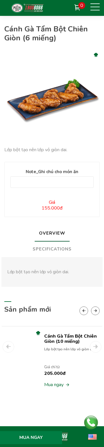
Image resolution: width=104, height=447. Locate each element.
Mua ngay (54, 384)
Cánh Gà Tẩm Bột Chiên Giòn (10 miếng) (70, 339)
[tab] (52, 234)
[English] (92, 436)
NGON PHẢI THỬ (78, 55)
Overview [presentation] (52, 233)
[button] (83, 310)
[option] (52, 364)
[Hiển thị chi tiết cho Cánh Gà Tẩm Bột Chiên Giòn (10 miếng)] (19, 365)
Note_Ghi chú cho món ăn (52, 172)
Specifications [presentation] (52, 249)
